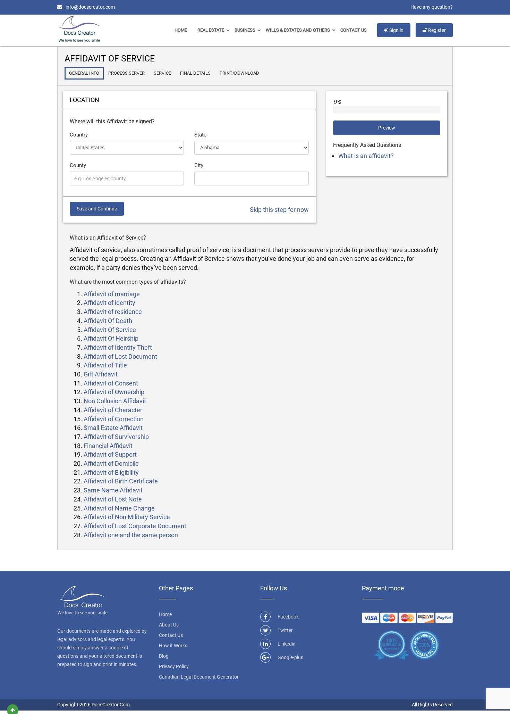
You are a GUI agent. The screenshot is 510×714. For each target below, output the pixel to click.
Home (181, 30)
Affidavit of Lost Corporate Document (135, 526)
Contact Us (353, 30)
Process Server (126, 73)
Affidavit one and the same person (131, 535)
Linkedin (287, 644)
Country (79, 135)
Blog (164, 656)
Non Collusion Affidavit (115, 401)
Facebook (288, 617)
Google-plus (290, 657)
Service (162, 73)
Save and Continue (97, 208)
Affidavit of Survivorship (116, 436)
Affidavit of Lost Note (113, 499)
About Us (169, 625)
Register (436, 30)
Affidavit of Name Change (119, 508)
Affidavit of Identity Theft (118, 347)
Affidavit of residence (113, 311)
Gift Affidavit (101, 374)
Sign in (395, 30)
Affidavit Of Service (110, 329)
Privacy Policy (174, 666)
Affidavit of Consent (111, 383)
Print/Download (239, 73)
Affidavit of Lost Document (120, 356)
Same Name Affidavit (113, 490)
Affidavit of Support (110, 454)
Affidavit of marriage (112, 294)
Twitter (285, 630)
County (78, 165)
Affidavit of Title (105, 365)
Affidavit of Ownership (114, 392)
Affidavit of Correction (114, 419)
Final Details (195, 73)
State (200, 135)
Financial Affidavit (108, 445)
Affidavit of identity (109, 302)
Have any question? (431, 7)
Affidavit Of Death (108, 320)
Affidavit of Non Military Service (127, 517)
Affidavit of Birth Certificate (121, 481)
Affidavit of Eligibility (111, 472)
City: (199, 165)
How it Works (173, 645)
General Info (84, 73)
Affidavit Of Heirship (111, 338)
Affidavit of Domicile (111, 463)
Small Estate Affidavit (113, 427)
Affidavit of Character (113, 410)
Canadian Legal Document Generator (199, 677)
